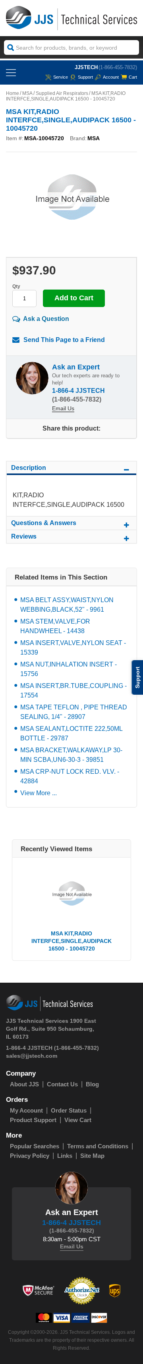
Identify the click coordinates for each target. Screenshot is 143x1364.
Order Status (69, 1110)
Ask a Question (46, 318)
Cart (133, 77)
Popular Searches (34, 1146)
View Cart (77, 1120)
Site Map (92, 1155)
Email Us (63, 408)
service (60, 77)
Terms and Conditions (97, 1146)
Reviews (24, 536)
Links (64, 1155)
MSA (27, 93)
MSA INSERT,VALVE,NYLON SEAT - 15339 (73, 647)
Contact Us (62, 1084)
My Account (26, 1110)
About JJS (24, 1084)
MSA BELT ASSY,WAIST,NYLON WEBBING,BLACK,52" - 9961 (67, 605)
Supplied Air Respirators (62, 93)
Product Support (33, 1120)
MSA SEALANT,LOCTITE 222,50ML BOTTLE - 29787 (71, 733)
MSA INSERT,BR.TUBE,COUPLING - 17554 (73, 690)
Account (111, 77)
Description (28, 467)
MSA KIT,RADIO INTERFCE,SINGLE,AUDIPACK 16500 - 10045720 (71, 941)
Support (85, 77)
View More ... (38, 793)
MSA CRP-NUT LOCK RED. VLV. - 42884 (69, 776)
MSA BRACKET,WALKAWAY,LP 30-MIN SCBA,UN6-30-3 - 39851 (71, 755)
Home (12, 93)
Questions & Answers (43, 523)
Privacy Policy (29, 1155)
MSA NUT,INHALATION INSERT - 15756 (68, 669)
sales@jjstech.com (31, 1056)
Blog (92, 1084)
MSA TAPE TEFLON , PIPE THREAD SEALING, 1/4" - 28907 (73, 712)
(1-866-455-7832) (118, 67)
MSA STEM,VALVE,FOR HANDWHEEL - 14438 (55, 626)
